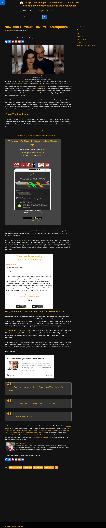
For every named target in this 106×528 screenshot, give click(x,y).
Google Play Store (34, 296)
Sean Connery (42, 86)
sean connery (49, 467)
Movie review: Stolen (22, 416)
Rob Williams (10, 30)
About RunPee (81, 27)
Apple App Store (24, 296)
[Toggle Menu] (2, 2)
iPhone (44, 11)
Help (78, 33)
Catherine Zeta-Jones (15, 467)
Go (45, 17)
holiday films (28, 467)
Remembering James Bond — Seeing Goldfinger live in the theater (35, 388)
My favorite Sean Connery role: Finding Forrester (34, 403)
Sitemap (79, 42)
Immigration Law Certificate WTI (86, 45)
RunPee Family (81, 39)
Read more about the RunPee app (33, 221)
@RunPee (39, 437)
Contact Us (80, 36)
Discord (46, 437)
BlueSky (52, 437)
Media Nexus (80, 30)
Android (49, 11)
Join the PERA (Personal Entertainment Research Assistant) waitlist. (38, 135)
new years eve (38, 467)
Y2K (56, 467)
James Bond (20, 81)
